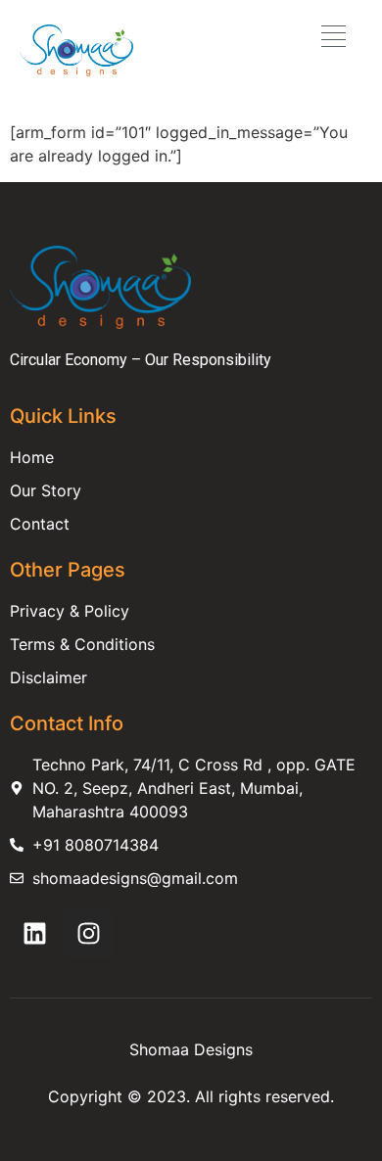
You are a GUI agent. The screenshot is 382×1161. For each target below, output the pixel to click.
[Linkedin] (34, 933)
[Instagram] (88, 933)
